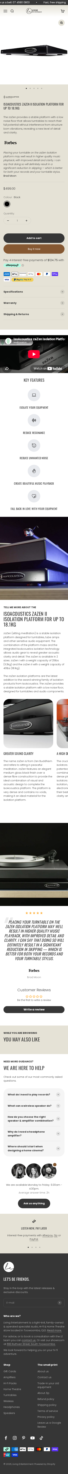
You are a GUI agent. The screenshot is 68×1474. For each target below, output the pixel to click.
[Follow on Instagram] (14, 1438)
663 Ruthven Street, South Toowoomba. (31, 1344)
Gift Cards (9, 1371)
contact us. (29, 1340)
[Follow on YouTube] (32, 1438)
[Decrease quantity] (8, 220)
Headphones (11, 1407)
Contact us (44, 1377)
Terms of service (47, 1411)
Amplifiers (9, 1377)
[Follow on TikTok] (41, 1438)
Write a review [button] (34, 1010)
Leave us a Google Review (49, 1424)
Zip (56, 1235)
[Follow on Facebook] (5, 1438)
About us (43, 1371)
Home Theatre (12, 1389)
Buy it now (34, 249)
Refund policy (45, 1399)
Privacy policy (46, 1417)
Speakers (9, 1413)
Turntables (10, 1395)
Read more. (54, 1330)
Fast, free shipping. (52, 2)
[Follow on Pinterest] (23, 1438)
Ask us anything (34, 1203)
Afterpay (47, 1235)
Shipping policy (46, 1405)
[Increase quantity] (26, 220)
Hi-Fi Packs (10, 1383)
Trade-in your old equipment (48, 1385)
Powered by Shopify (44, 1464)
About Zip (43, 1393)
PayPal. (34, 1239)
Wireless (8, 1401)
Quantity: (9, 213)
